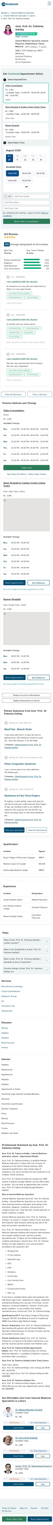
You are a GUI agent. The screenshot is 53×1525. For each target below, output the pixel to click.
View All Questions (37, 830)
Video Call (26, 468)
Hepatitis (5, 1038)
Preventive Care (8, 1006)
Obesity (4, 1028)
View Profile (18, 1428)
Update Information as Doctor (26, 701)
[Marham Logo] (10, 5)
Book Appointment (14, 583)
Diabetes (5, 1033)
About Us (24, 1508)
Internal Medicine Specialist (22, 13)
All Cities (45, 1508)
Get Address (38, 583)
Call (43, 1428)
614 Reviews (20, 59)
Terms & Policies (9, 1508)
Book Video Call (14, 1519)
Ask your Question (15, 830)
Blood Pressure (7, 1043)
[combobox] (8, 196)
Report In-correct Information (26, 695)
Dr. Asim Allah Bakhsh (26, 1438)
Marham (4, 13)
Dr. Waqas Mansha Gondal (28, 1410)
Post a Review (40, 394)
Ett (2, 1001)
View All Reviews (13, 394)
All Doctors (6, 1511)
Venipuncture (6, 1011)
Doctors (34, 1508)
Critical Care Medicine (10, 991)
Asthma (4, 1048)
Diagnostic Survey (9, 996)
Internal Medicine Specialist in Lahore (19, 16)
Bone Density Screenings (12, 986)
